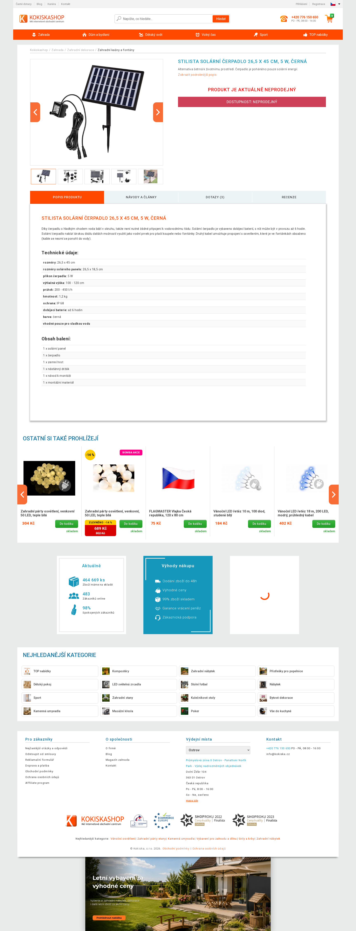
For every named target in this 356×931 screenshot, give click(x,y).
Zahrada (58, 50)
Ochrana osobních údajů (42, 777)
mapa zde (192, 800)
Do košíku (66, 524)
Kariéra (52, 4)
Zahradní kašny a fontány (116, 50)
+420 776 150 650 (278, 748)
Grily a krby (246, 838)
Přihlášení (301, 4)
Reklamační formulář (39, 759)
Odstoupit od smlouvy (40, 754)
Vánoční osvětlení (123, 838)
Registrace (318, 4)
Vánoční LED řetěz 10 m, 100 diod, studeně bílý (239, 513)
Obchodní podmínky (39, 771)
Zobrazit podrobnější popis (197, 74)
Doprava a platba (37, 765)
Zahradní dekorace (80, 50)
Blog (39, 4)
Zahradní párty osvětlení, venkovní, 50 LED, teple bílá (112, 513)
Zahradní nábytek (268, 838)
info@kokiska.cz (278, 754)
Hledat (221, 19)
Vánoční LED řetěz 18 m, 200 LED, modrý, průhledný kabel (303, 513)
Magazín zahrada (118, 759)
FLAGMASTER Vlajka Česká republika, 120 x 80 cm (170, 513)
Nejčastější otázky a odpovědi (46, 748)
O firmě (111, 748)
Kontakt (65, 4)
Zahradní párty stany (151, 838)
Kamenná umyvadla (181, 838)
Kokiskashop (39, 50)
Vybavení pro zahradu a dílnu (217, 838)
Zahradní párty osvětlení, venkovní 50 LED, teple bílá (47, 513)
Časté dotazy (24, 4)
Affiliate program (37, 782)
